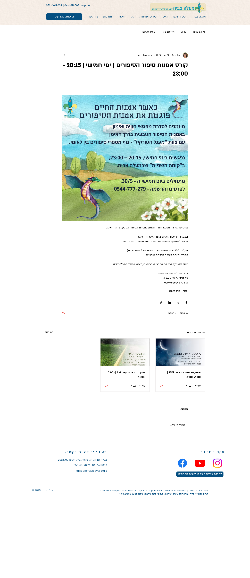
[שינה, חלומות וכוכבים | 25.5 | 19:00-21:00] (180, 352)
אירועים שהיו (168, 31)
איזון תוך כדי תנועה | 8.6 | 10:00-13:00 (125, 375)
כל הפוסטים (199, 31)
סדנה (183, 31)
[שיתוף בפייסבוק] (186, 302)
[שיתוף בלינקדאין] (169, 302)
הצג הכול (49, 332)
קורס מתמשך (148, 31)
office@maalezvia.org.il (91, 471)
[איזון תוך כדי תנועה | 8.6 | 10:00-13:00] (125, 352)
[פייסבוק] (182, 463)
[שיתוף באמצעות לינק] (161, 302)
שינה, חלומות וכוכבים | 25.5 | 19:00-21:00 (184, 375)
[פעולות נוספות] (64, 55)
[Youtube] (200, 463)
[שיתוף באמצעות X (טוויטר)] (178, 302)
